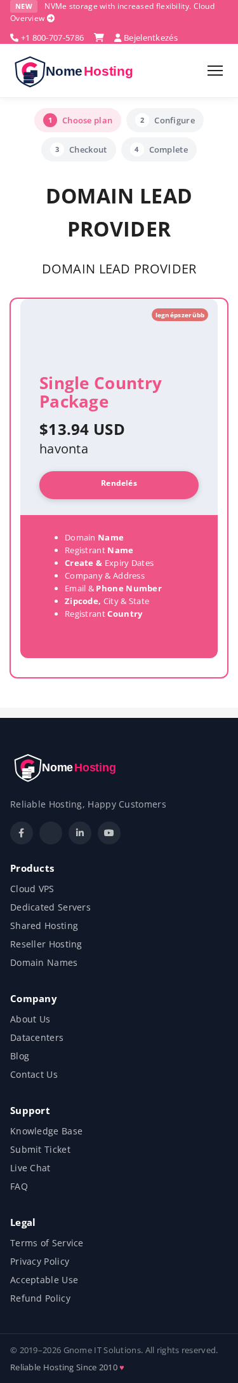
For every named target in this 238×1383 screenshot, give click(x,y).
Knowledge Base (46, 1131)
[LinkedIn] (80, 833)
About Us (30, 1019)
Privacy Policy (39, 1261)
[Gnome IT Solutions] (77, 70)
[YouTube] (109, 833)
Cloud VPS (32, 889)
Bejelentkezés (150, 37)
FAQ (19, 1186)
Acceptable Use (44, 1280)
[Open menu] (215, 70)
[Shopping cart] (99, 37)
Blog (19, 1056)
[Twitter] (50, 833)
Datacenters (36, 1037)
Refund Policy (40, 1298)
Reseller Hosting (46, 944)
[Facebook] (21, 833)
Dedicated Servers (50, 907)
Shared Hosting (44, 925)
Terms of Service (47, 1243)
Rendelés (119, 483)
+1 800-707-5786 (51, 37)
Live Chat (30, 1168)
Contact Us (34, 1074)
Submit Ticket (40, 1149)
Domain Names (44, 962)
